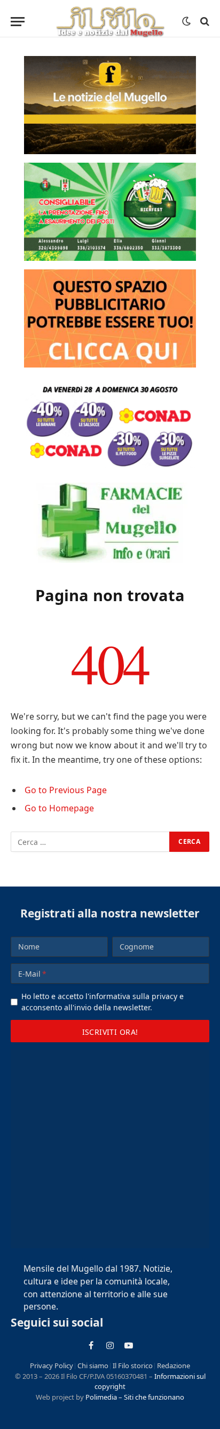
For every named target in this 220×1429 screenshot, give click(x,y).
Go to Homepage (59, 808)
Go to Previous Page (66, 790)
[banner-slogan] (110, 105)
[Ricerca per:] (90, 842)
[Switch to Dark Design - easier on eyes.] (186, 21)
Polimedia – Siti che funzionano (134, 1397)
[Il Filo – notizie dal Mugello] (110, 21)
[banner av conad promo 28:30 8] (110, 425)
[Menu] (18, 22)
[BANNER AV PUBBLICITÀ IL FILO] (110, 318)
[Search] (203, 22)
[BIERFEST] (110, 212)
